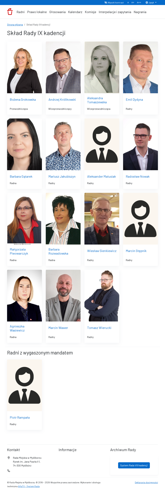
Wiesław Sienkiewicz (101, 251)
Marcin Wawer (58, 328)
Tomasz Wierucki (99, 328)
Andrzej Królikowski (62, 99)
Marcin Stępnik (136, 251)
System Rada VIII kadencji (134, 465)
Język (151, 2)
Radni (21, 12)
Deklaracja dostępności (146, 482)
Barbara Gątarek (21, 176)
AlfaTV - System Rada (29, 486)
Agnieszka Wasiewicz (17, 328)
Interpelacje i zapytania (115, 12)
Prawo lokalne (37, 12)
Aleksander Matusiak (101, 176)
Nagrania (140, 12)
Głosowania (57, 12)
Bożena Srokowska (23, 99)
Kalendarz (75, 12)
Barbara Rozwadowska (58, 251)
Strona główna (15, 24)
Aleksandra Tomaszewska (97, 100)
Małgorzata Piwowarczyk (19, 251)
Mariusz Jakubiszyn (62, 176)
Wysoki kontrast (115, 2)
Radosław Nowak (138, 176)
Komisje (90, 12)
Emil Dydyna (134, 99)
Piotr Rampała (20, 417)
